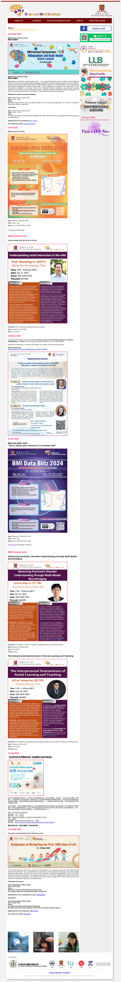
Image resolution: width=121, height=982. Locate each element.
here (12, 230)
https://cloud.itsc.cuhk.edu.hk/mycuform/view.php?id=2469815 (34, 822)
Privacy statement (55, 972)
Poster (33, 124)
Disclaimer (66, 972)
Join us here (33, 121)
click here (27, 124)
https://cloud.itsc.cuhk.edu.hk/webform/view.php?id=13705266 (28, 349)
